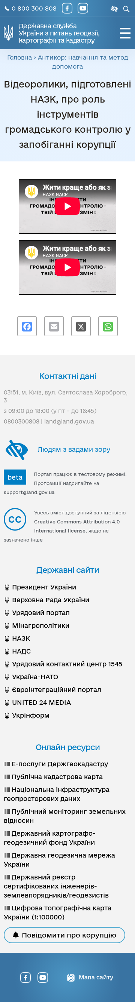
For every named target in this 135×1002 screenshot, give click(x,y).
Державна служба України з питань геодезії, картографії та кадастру (59, 33)
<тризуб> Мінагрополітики (36, 625)
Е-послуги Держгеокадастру (59, 763)
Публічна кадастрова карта (56, 776)
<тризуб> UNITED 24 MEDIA (37, 702)
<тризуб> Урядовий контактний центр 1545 (63, 663)
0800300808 (21, 421)
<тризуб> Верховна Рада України (46, 599)
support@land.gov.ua (29, 492)
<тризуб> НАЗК (17, 638)
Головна (19, 57)
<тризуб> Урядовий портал (37, 612)
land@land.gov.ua (69, 421)
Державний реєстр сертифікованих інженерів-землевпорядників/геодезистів (56, 886)
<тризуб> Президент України (40, 587)
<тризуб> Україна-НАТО (31, 676)
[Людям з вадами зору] (113, 9)
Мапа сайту (95, 977)
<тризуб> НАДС (17, 651)
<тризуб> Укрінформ (27, 715)
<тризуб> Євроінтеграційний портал (52, 689)
